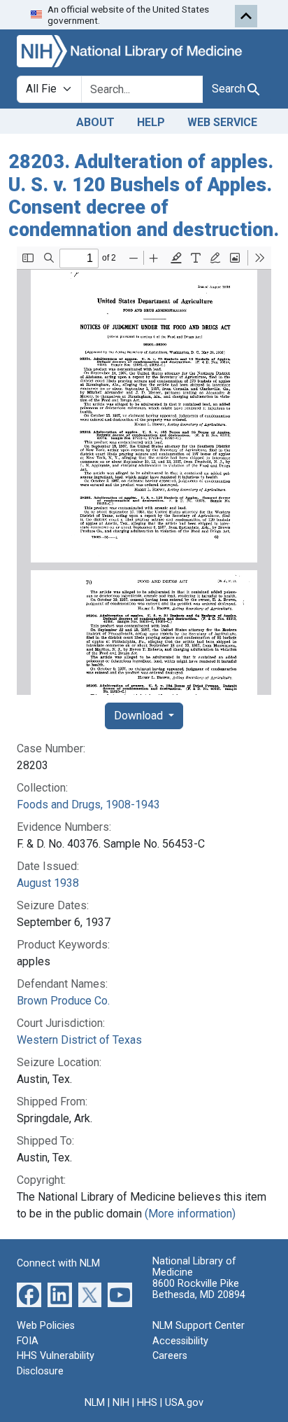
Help (151, 122)
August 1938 (48, 883)
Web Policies (46, 1326)
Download (140, 715)
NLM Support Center (198, 1326)
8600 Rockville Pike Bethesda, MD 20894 (198, 1289)
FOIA (27, 1341)
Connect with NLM (58, 1263)
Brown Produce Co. (63, 1000)
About (95, 122)
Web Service (222, 122)
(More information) (190, 1213)
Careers (169, 1356)
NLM (95, 1403)
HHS (147, 1403)
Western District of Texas (79, 1040)
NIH (121, 1403)
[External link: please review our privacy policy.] (29, 1294)
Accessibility (180, 1341)
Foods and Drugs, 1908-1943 (88, 804)
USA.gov (184, 1403)
